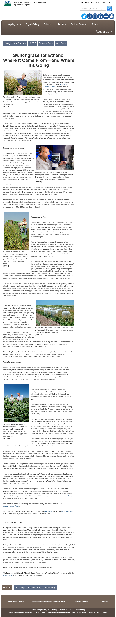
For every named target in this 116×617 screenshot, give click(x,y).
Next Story (61, 43)
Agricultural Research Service (55, 85)
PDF (33, 43)
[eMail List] (89, 16)
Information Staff (67, 511)
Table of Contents (79, 24)
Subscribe (48, 24)
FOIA (11, 612)
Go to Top (20, 587)
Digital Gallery (32, 24)
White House (102, 612)
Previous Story (46, 43)
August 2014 (7, 575)
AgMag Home (14, 24)
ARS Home (85, 2)
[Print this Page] (111, 16)
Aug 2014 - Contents (16, 43)
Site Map (54, 610)
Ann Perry (68, 496)
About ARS (95, 2)
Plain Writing (80, 610)
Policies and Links (66, 610)
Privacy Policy (40, 612)
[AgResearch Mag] (95, 16)
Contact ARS (105, 2)
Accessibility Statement (23, 612)
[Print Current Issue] (110, 16)
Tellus (95, 24)
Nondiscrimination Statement (58, 612)
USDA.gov (45, 610)
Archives (62, 24)
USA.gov (92, 612)
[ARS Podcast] (100, 16)
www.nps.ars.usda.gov (11, 506)
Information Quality (79, 612)
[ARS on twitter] (84, 16)
